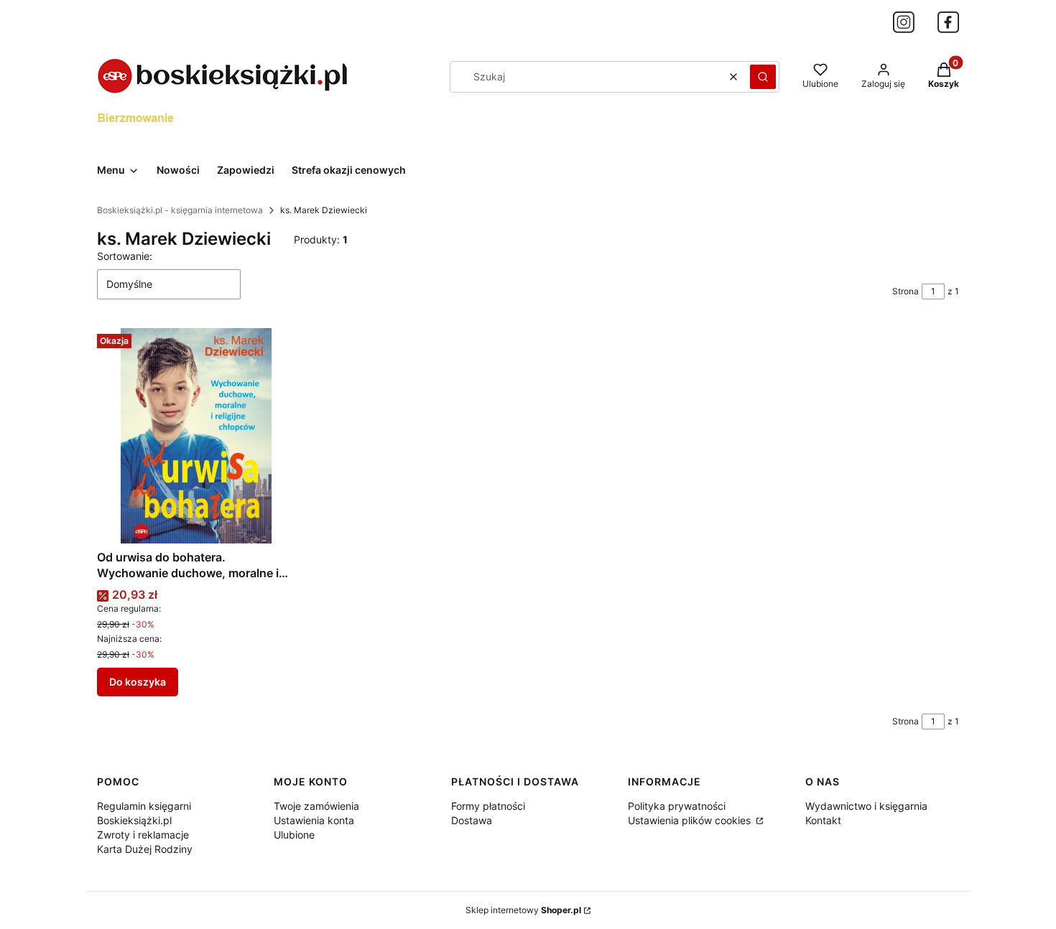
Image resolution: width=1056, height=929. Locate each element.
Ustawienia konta (314, 820)
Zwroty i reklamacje (143, 834)
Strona (905, 291)
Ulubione (294, 834)
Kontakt (823, 820)
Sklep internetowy (523, 910)
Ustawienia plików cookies (691, 820)
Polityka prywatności (677, 806)
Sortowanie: (124, 256)
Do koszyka (137, 682)
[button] (763, 77)
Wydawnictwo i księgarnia (866, 806)
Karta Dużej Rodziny (145, 849)
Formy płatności (488, 806)
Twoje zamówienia (316, 806)
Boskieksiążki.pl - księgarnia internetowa (180, 210)
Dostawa (471, 820)
